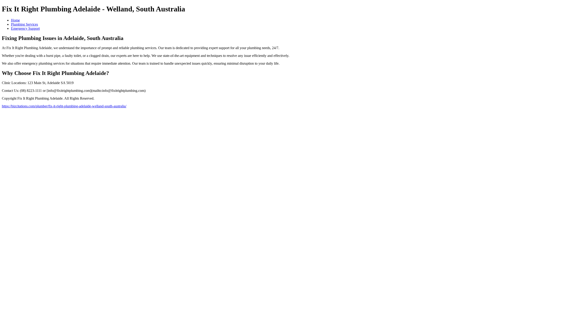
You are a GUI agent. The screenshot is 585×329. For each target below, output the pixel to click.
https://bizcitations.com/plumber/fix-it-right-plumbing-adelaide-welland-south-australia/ (64, 106)
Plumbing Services (24, 24)
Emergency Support (25, 28)
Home (15, 20)
